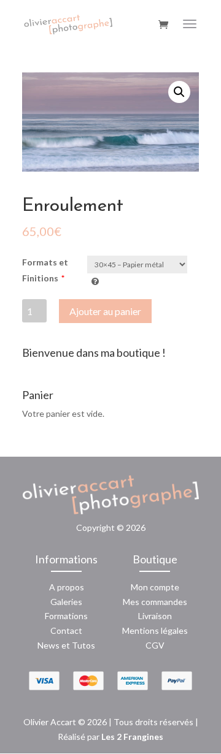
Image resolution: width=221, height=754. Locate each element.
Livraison (155, 616)
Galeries (66, 601)
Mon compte (155, 587)
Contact (66, 630)
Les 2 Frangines (132, 736)
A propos (66, 587)
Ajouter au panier (105, 311)
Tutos (83, 645)
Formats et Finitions (45, 270)
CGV (155, 645)
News (48, 645)
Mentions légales (155, 630)
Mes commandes (155, 601)
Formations (66, 616)
